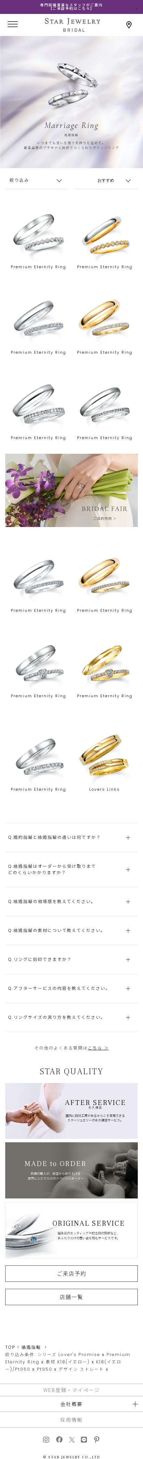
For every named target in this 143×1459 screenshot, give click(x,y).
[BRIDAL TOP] (72, 29)
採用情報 (71, 1419)
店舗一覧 (71, 1297)
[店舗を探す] (129, 25)
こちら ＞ (98, 1048)
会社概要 (71, 1403)
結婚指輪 (31, 1347)
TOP (10, 1347)
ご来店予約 (71, 1273)
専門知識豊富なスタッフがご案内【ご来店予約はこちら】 (71, 6)
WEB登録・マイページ (71, 1389)
